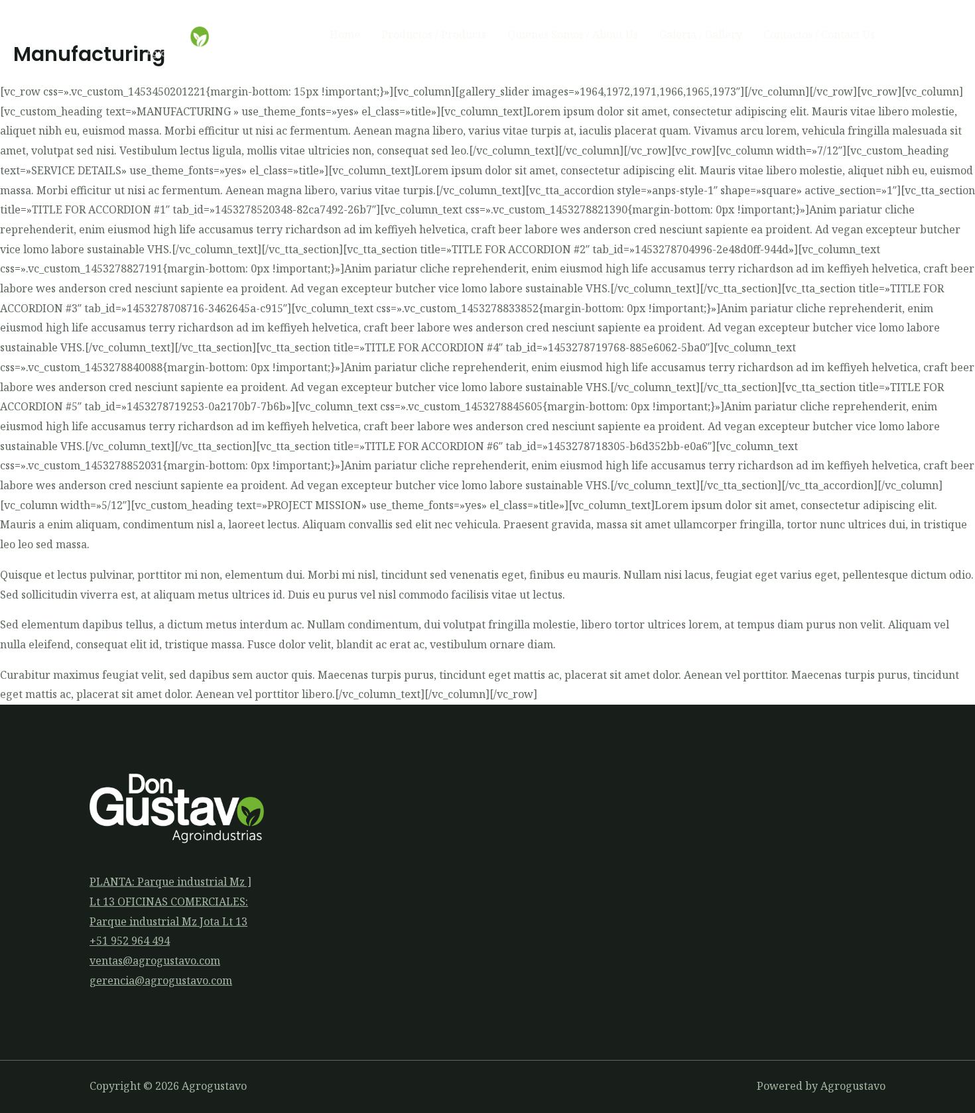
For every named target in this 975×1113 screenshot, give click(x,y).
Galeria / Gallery (700, 34)
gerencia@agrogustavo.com (161, 980)
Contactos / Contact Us (819, 34)
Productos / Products (433, 34)
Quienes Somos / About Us (572, 34)
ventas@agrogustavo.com (155, 960)
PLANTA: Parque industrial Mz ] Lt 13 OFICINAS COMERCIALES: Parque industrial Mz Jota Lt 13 (170, 901)
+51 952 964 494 (130, 940)
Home (345, 34)
